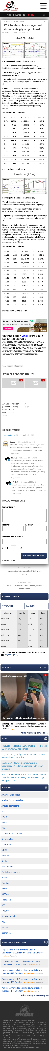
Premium (6, 883)
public (4, 889)
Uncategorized (8, 916)
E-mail (29, 525)
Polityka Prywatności (19, 1020)
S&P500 (5, 894)
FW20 (4, 817)
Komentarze (11, 435)
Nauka (4, 861)
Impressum (7, 1020)
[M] (35, 383)
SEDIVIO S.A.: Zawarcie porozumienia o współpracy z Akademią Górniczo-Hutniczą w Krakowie (22, 766)
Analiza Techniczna (14, 21)
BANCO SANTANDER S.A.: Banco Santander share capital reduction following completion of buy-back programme (24, 777)
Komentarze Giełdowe (12, 833)
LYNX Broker (7, 844)
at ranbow (18, 366)
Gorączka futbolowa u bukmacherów (23, 718)
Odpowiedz (14, 454)
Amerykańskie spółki (11, 795)
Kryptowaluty (8, 839)
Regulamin (31, 1020)
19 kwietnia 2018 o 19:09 (29, 482)
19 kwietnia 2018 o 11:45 (26, 442)
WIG (3, 922)
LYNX (24, 336)
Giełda (4, 822)
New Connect (7, 866)
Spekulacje (6, 900)
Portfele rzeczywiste (11, 872)
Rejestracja (10, 655)
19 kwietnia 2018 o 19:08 (28, 458)
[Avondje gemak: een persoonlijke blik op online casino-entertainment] (13, 383)
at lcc (10, 366)
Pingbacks (27, 435)
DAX (4, 811)
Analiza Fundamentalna (12, 676)
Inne (3, 828)
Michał (8, 33)
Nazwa (6, 525)
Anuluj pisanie (8, 560)
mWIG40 (5, 855)
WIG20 (5, 927)
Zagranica (6, 933)
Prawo (4, 878)
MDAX (4, 850)
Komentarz (8, 507)
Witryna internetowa (12, 537)
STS (25, 676)
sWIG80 (5, 911)
